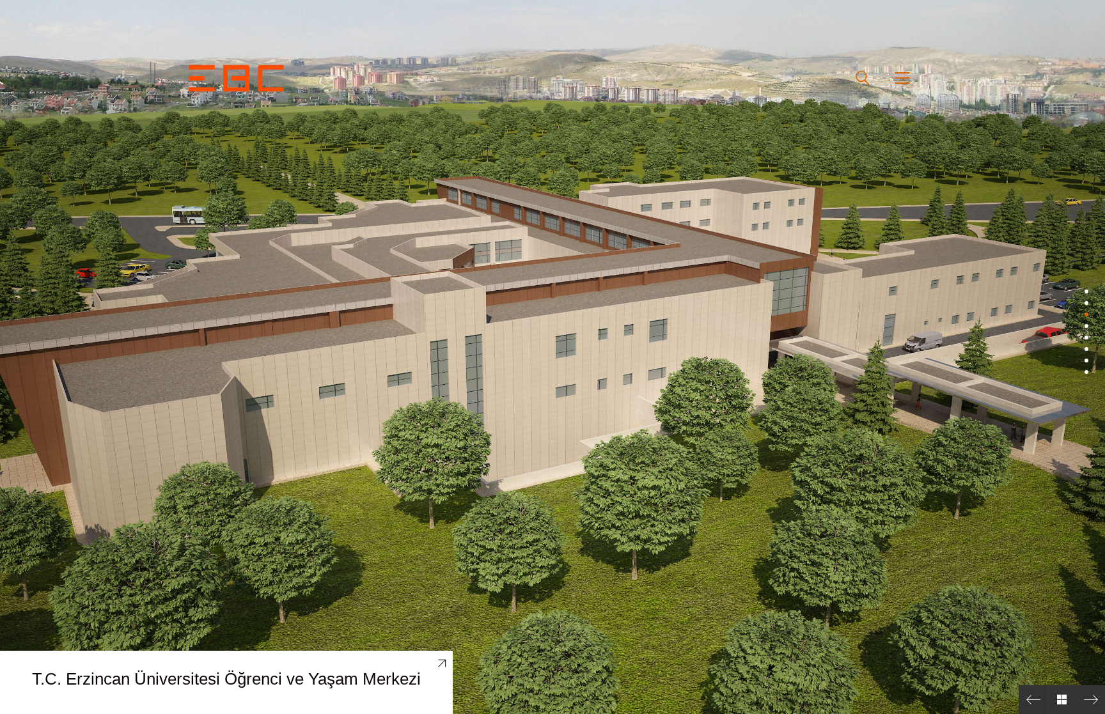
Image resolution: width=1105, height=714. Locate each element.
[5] (1086, 337)
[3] (1086, 314)
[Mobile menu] (903, 78)
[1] (1086, 291)
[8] (1086, 372)
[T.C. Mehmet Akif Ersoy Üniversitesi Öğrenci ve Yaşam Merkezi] (1033, 699)
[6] (1086, 349)
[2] (1086, 303)
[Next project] (1090, 699)
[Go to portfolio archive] (1061, 699)
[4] (1086, 326)
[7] (1086, 360)
